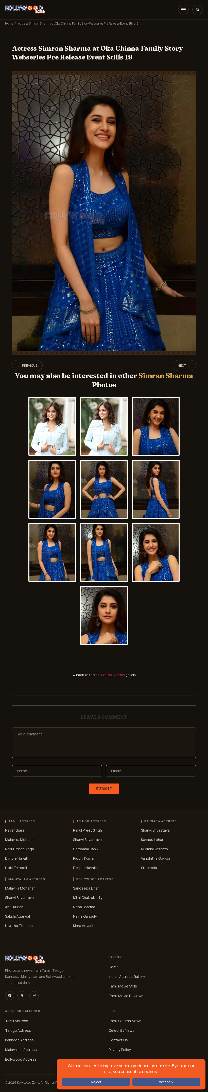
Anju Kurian (14, 906)
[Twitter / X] (21, 995)
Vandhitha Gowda (155, 858)
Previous (30, 365)
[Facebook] (9, 995)
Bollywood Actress (21, 1059)
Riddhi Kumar (84, 858)
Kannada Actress (19, 1040)
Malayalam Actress (21, 1049)
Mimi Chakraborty (87, 897)
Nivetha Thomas (19, 925)
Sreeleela (149, 867)
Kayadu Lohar (152, 839)
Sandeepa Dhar (86, 888)
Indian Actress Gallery (127, 976)
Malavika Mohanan (20, 839)
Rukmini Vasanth (154, 849)
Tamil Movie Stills (123, 986)
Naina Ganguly (85, 916)
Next (182, 365)
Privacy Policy (120, 1049)
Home (9, 23)
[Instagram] (34, 995)
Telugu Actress (18, 1030)
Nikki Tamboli (16, 867)
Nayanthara (14, 830)
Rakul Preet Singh (19, 849)
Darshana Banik (85, 849)
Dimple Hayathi (17, 858)
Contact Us (118, 1040)
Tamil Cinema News (125, 1020)
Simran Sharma (165, 375)
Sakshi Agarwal (17, 916)
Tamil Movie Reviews (126, 995)
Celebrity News (121, 1030)
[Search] (197, 9)
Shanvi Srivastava (87, 839)
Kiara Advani (83, 925)
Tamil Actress (16, 1020)
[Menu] (183, 9)
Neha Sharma (84, 906)
